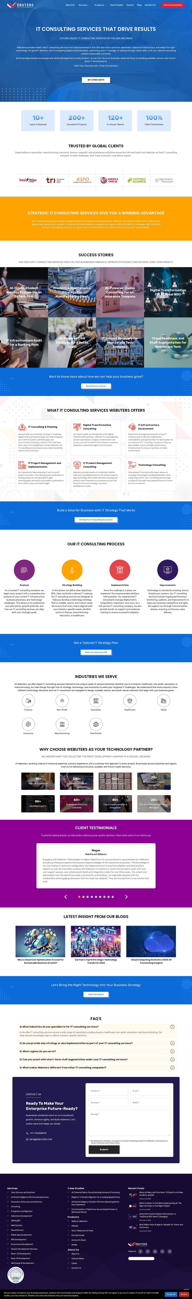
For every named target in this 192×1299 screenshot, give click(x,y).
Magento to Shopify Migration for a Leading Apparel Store (96, 1197)
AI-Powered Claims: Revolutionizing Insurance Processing (96, 1192)
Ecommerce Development (22, 1244)
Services (83, 5)
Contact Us (150, 5)
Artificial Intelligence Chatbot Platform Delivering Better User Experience (95, 1203)
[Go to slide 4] (92, 897)
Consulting (15, 1207)
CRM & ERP (15, 1221)
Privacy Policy (113, 1143)
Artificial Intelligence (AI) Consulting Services (30, 1197)
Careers (130, 5)
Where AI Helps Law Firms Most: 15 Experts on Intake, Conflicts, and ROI (161, 1193)
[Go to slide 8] (108, 897)
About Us (70, 5)
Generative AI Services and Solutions (26, 1202)
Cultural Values (78, 1258)
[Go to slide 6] (100, 897)
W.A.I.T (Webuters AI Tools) (82, 1231)
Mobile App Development (21, 1235)
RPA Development (18, 1240)
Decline (184, 1294)
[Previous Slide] (65, 897)
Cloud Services (17, 1230)
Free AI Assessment (173, 5)
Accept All (171, 1294)
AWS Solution (16, 1225)
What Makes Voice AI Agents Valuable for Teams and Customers (161, 1226)
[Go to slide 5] (96, 897)
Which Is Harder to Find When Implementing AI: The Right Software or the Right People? (160, 1204)
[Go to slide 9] (113, 897)
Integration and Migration (21, 1211)
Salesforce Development (21, 1216)
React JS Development (21, 1254)
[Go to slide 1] (79, 897)
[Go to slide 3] (88, 897)
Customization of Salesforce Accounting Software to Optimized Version (94, 1210)
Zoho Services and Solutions (23, 1192)
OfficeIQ (75, 1226)
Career (74, 1263)
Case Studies (116, 5)
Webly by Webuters (80, 1221)
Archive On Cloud (79, 1240)
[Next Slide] (126, 897)
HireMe (74, 1245)
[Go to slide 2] (83, 897)
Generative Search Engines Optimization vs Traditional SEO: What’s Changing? (157, 1215)
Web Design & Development (22, 1263)
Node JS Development (20, 1258)
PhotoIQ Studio (78, 1235)
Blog (139, 5)
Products (99, 5)
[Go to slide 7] (104, 897)
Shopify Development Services (24, 1249)
